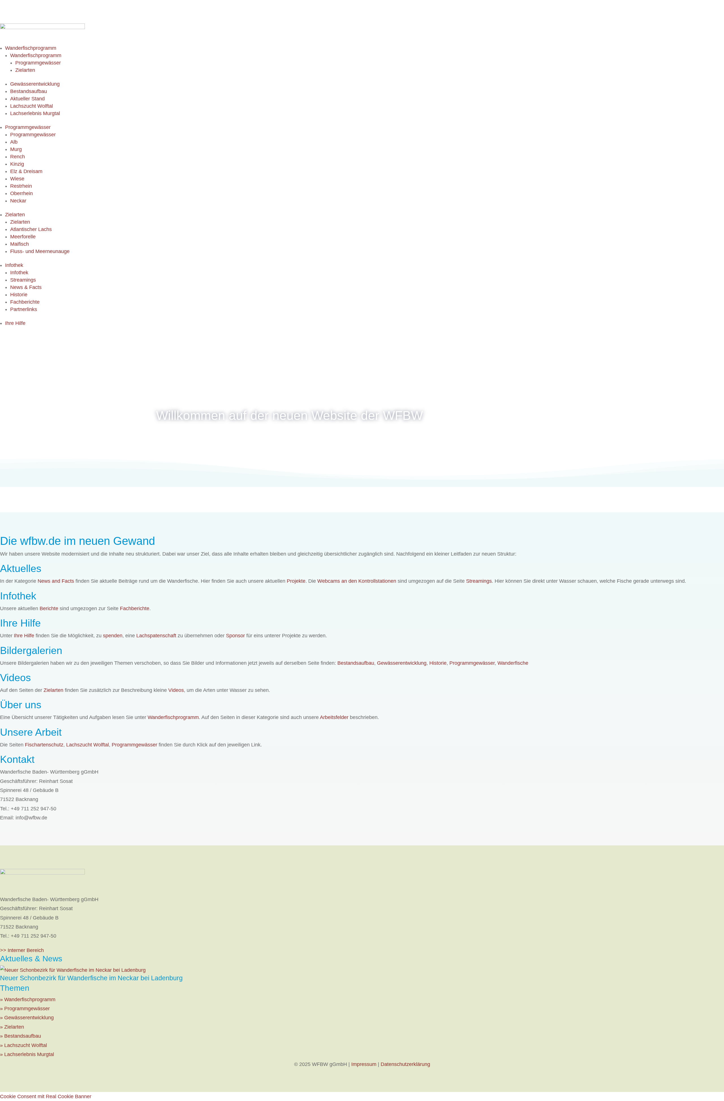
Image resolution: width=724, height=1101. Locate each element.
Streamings (23, 280)
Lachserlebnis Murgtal (35, 113)
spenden (112, 635)
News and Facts (56, 581)
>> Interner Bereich (22, 950)
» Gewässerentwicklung (27, 1017)
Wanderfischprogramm (30, 48)
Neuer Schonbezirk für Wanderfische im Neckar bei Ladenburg (91, 978)
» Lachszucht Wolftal (23, 1045)
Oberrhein (21, 193)
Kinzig (17, 164)
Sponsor (235, 635)
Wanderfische (512, 663)
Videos (176, 690)
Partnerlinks (23, 309)
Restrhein (21, 186)
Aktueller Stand (27, 99)
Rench (17, 156)
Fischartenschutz (44, 745)
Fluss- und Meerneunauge (40, 251)
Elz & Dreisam (26, 171)
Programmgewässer (38, 63)
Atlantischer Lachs (31, 229)
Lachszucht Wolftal (31, 106)
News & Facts (26, 287)
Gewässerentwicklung (35, 84)
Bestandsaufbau (28, 91)
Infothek (14, 265)
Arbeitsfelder (334, 717)
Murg (16, 149)
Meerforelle (23, 236)
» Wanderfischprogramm (27, 999)
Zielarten (25, 70)
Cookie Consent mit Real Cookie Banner (45, 1096)
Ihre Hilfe (15, 323)
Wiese (17, 179)
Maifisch (19, 244)
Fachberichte (25, 302)
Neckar (18, 201)
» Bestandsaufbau (20, 1036)
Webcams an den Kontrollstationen (356, 581)
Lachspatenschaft (156, 635)
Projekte (296, 581)
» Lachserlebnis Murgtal (27, 1054)
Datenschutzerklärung (405, 1064)
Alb (14, 142)
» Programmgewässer (25, 1008)
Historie (18, 294)
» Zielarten (12, 1027)
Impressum (363, 1064)
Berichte (49, 608)
